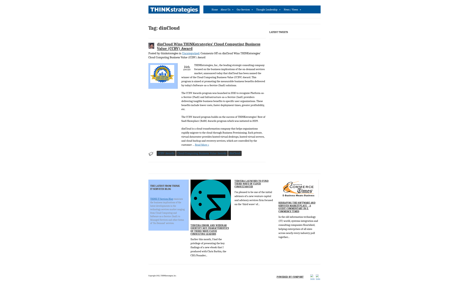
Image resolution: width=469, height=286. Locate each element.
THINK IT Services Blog (161, 199)
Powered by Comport (290, 277)
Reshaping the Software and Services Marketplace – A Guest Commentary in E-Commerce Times (296, 207)
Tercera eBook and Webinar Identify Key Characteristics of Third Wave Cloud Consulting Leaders (210, 229)
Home (215, 9)
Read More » (202, 144)
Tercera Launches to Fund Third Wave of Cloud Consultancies (251, 184)
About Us (225, 9)
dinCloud (235, 153)
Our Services (243, 9)
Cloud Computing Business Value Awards (202, 153)
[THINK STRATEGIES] (174, 11)
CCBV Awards (166, 153)
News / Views (291, 9)
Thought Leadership (266, 9)
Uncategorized (190, 53)
